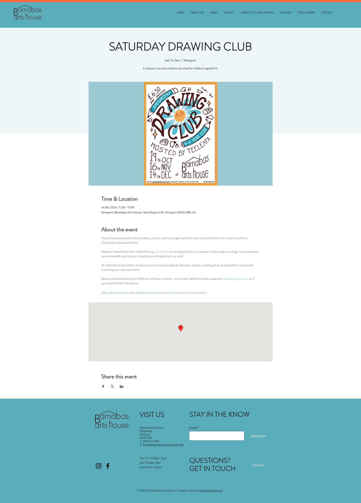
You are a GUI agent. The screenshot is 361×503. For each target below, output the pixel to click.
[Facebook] (107, 466)
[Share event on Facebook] (103, 386)
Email (193, 427)
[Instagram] (98, 466)
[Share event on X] (112, 386)
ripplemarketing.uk (211, 490)
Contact (258, 465)
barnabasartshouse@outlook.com (163, 444)
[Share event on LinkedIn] (121, 386)
